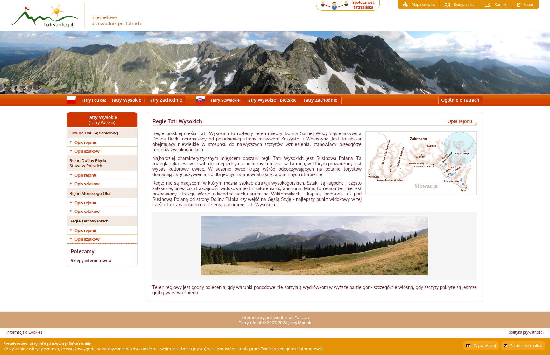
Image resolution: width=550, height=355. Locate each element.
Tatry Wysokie (126, 100)
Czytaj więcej (485, 345)
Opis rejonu (85, 142)
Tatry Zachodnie (165, 100)
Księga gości (465, 4)
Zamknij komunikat (526, 345)
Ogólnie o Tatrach (460, 100)
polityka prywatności (526, 332)
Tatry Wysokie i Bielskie (271, 100)
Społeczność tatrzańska (363, 5)
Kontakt (501, 4)
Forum (529, 4)
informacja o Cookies (24, 332)
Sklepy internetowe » (91, 260)
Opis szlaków (87, 151)
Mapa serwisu (423, 4)
